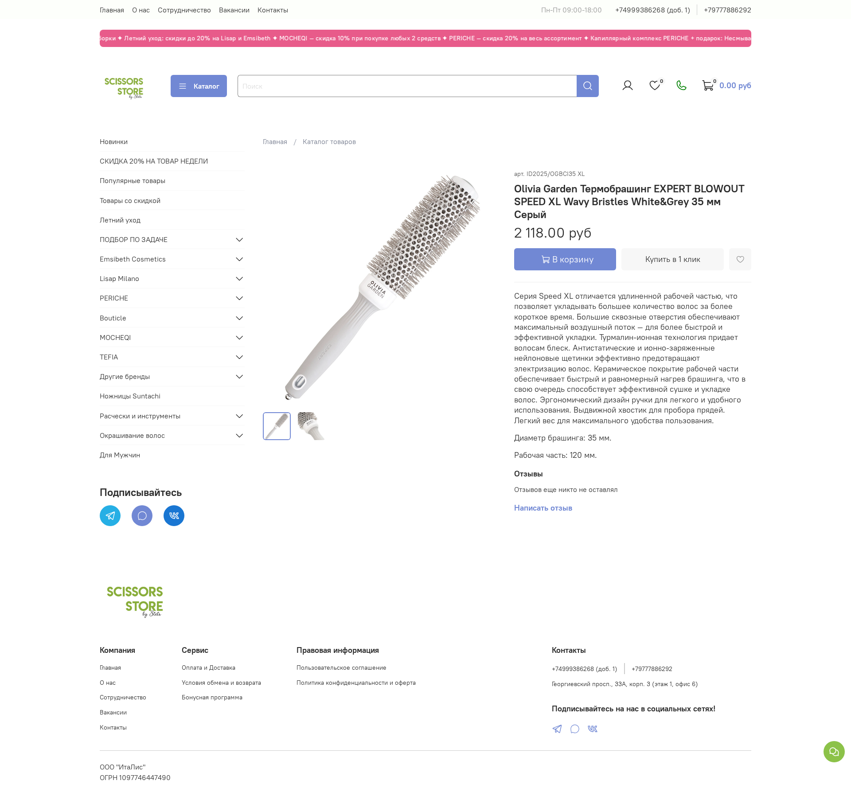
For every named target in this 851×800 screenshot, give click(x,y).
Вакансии (234, 9)
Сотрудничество (184, 9)
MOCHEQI (115, 337)
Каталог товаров (329, 141)
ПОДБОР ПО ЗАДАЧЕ (134, 239)
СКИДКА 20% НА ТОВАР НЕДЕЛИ (154, 160)
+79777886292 (727, 9)
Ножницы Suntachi (130, 395)
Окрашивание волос (132, 435)
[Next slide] (485, 286)
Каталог (206, 86)
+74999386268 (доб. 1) (652, 9)
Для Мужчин (120, 454)
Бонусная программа (212, 697)
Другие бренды (125, 376)
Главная (112, 9)
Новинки (114, 141)
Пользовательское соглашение (341, 667)
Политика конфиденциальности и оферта (356, 683)
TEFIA (109, 356)
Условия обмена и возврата (221, 683)
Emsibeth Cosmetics (133, 258)
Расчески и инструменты (140, 415)
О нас (141, 9)
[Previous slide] (277, 286)
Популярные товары (132, 180)
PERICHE (114, 297)
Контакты (273, 9)
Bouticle (113, 317)
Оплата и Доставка (208, 667)
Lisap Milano (119, 278)
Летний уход (120, 219)
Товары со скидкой (130, 200)
